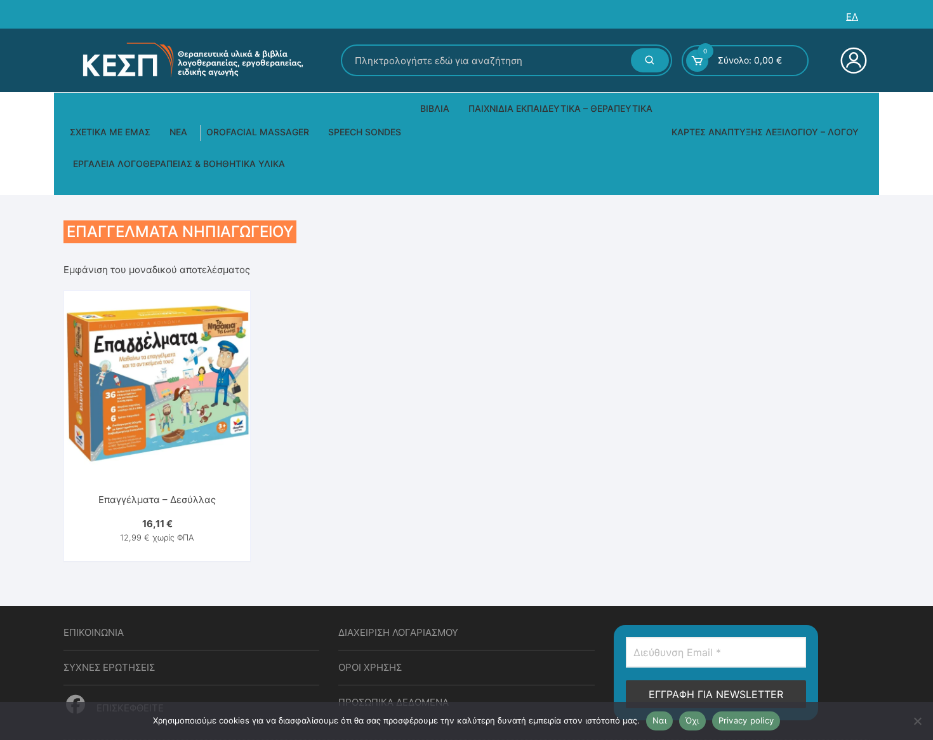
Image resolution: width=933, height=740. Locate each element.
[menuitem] (852, 16)
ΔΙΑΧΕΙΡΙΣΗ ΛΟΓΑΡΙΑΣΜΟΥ (398, 632)
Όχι (692, 720)
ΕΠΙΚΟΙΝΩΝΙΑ (93, 632)
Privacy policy (746, 720)
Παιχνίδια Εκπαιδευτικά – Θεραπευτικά (560, 108)
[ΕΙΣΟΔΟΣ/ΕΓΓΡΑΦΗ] (852, 60)
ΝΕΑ (178, 131)
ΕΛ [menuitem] (852, 17)
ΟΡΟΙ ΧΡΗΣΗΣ (370, 667)
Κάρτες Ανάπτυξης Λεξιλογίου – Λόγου (765, 131)
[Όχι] (917, 721)
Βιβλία (434, 108)
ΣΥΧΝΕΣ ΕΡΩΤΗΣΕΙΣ (109, 667)
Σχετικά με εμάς (110, 131)
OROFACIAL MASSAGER (257, 131)
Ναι (659, 720)
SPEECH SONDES (364, 131)
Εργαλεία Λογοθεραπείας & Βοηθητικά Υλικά (179, 163)
